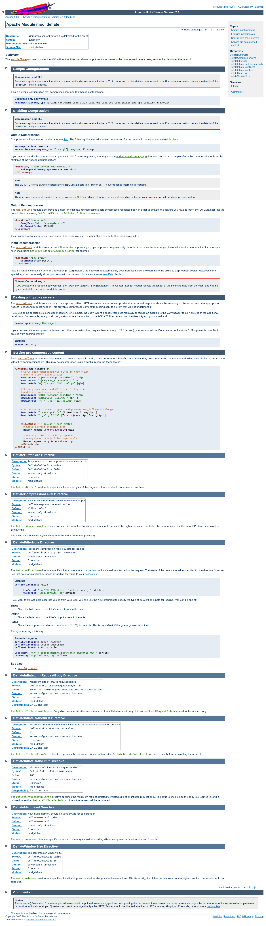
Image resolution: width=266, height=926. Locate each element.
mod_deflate (19, 59)
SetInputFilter (40, 251)
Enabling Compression (243, 34)
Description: (13, 35)
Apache (9, 17)
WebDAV (108, 274)
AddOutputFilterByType (131, 156)
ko (222, 29)
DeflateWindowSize (240, 76)
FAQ (239, 6)
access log (91, 573)
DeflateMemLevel (239, 73)
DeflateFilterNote (238, 61)
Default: (16, 469)
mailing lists (213, 906)
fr (211, 29)
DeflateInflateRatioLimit (242, 70)
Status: (10, 39)
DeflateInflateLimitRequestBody (246, 64)
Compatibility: (20, 704)
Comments (237, 91)
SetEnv (81, 197)
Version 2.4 (57, 17)
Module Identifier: (17, 43)
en (206, 29)
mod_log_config (28, 668)
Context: (17, 473)
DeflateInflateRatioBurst (242, 67)
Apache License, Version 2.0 (41, 919)
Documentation (41, 17)
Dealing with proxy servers (245, 38)
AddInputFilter (64, 251)
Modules (217, 6)
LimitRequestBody (160, 711)
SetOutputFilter (49, 213)
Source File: (13, 47)
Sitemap (259, 6)
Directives (229, 6)
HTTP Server (23, 17)
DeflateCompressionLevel (243, 58)
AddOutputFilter (74, 213)
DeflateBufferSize (239, 54)
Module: (17, 480)
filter (66, 139)
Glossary (248, 6)
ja (216, 29)
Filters (234, 86)
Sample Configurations (243, 30)
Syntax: (16, 465)
